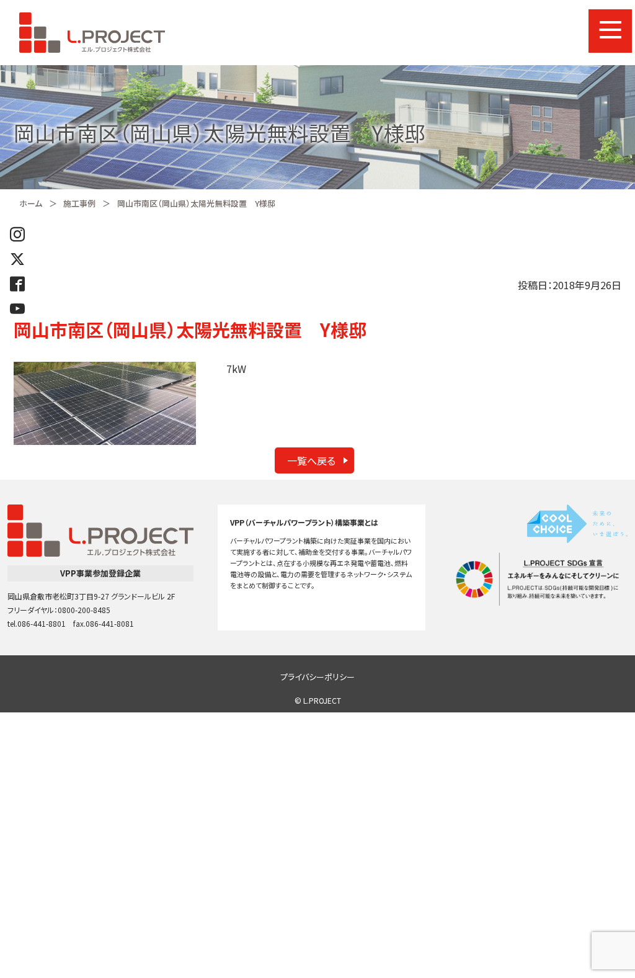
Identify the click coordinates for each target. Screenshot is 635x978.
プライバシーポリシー (317, 677)
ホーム (30, 203)
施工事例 (79, 203)
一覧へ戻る (311, 460)
